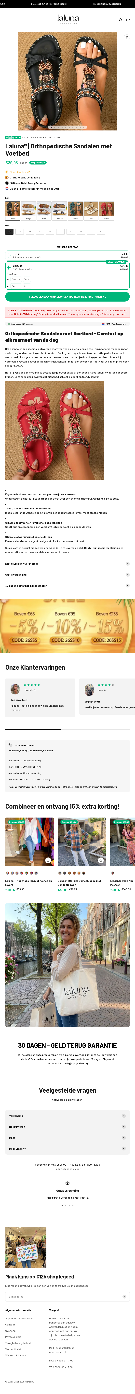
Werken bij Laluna (15, 1355)
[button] (67, 255)
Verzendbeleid (13, 1349)
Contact (10, 1324)
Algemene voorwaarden (19, 1318)
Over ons (10, 1330)
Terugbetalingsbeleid (18, 1343)
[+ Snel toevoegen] (48, 860)
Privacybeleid (13, 1336)
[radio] (12, 211)
